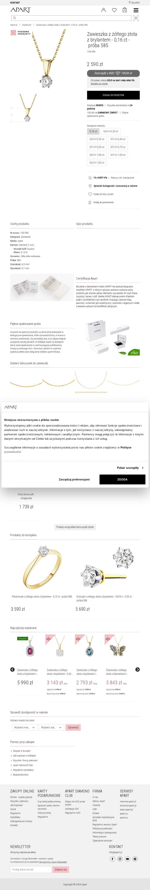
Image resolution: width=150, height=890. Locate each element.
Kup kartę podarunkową (49, 801)
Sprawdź (73, 727)
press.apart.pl (126, 809)
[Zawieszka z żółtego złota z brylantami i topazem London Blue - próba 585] (89, 646)
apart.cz (124, 813)
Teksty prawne (99, 836)
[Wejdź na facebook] (112, 859)
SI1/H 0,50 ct (96, 147)
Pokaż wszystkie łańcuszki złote (75, 527)
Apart (20, 241)
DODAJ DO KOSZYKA (113, 95)
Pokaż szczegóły (128, 467)
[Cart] (125, 10)
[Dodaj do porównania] (89, 202)
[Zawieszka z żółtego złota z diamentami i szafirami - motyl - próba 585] (119, 646)
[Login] (103, 9)
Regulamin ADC (72, 813)
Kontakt (14, 825)
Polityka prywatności (102, 828)
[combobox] (24, 727)
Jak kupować (16, 805)
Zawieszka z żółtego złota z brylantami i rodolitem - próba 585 (28, 674)
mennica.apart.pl (128, 801)
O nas (95, 797)
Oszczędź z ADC (113, 73)
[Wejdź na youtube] (127, 859)
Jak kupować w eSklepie (24, 755)
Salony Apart (99, 801)
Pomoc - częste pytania (21, 797)
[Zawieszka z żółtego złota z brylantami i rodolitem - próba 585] (30, 646)
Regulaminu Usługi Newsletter (53, 862)
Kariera (96, 813)
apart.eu (124, 817)
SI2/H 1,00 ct (96, 154)
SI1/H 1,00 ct (117, 154)
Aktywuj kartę (44, 813)
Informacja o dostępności (105, 832)
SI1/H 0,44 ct (117, 139)
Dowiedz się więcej (99, 83)
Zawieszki (26, 25)
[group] (30, 669)
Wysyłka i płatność (19, 801)
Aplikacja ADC (72, 809)
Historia (96, 805)
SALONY (135, 2)
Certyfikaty (15, 817)
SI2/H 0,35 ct (96, 139)
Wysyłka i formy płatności (25, 760)
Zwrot (13, 809)
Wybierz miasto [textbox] (22, 727)
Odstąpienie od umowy (21, 821)
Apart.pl (13, 25)
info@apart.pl (115, 852)
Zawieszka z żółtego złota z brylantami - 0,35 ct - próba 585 (59, 674)
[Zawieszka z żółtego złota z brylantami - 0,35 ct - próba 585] (60, 646)
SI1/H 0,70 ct (117, 147)
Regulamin (15, 813)
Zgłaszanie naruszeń (102, 840)
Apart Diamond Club (22, 765)
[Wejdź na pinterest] (135, 859)
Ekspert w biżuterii (21, 751)
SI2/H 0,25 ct (110, 131)
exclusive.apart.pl (128, 805)
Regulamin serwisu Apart (105, 824)
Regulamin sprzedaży (23, 770)
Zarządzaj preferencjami (74, 479)
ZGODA (122, 479)
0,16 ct (93, 131)
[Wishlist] (114, 9)
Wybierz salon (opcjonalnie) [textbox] (49, 727)
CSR (95, 809)
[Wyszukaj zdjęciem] (21, 33)
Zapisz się (61, 869)
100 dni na (102, 112)
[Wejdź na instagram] (120, 859)
